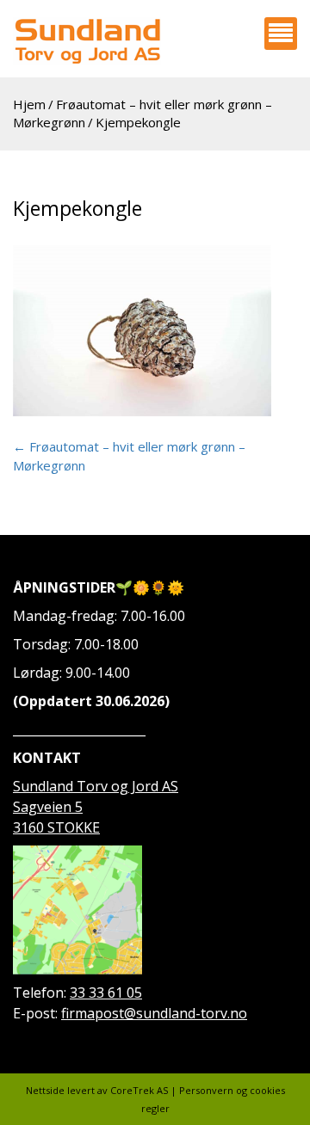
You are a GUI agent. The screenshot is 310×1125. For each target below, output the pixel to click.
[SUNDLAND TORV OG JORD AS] (87, 41)
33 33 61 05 (106, 992)
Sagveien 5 (48, 806)
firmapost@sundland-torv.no (154, 1013)
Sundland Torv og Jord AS (95, 786)
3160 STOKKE (56, 827)
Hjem (29, 104)
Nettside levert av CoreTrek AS (97, 1090)
